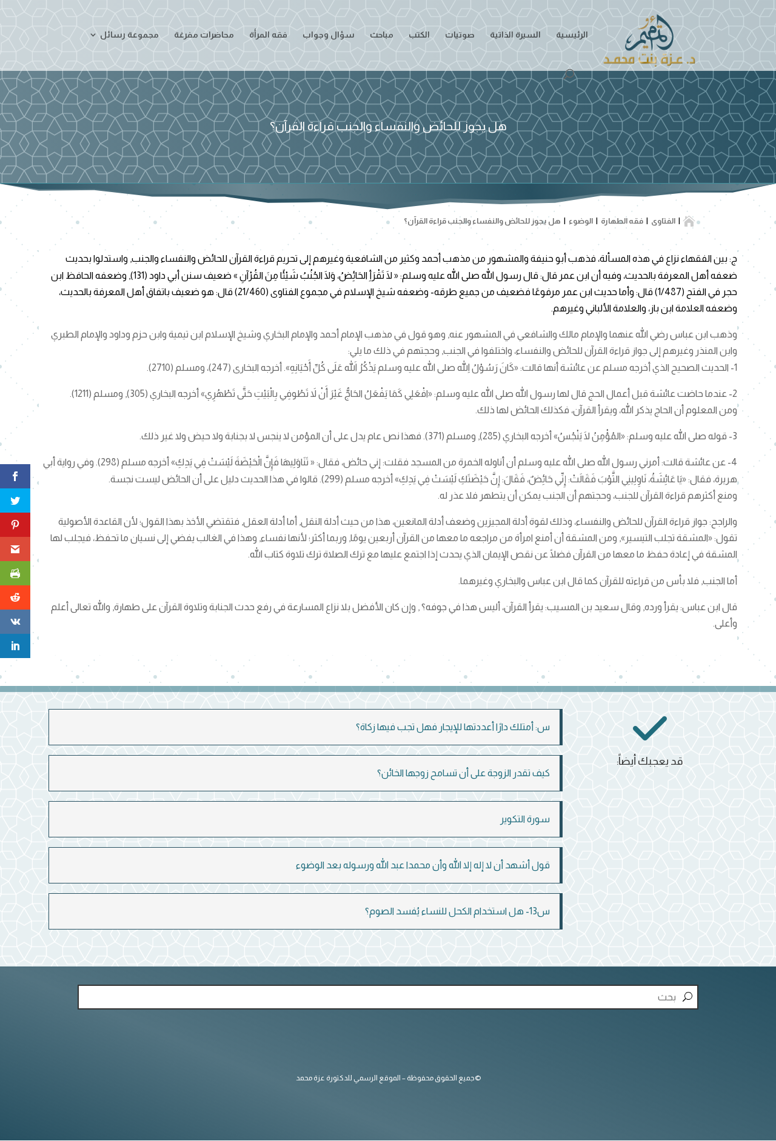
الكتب (419, 34)
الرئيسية (572, 34)
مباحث (381, 34)
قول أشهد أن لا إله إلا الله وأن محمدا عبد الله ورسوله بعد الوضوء (423, 865)
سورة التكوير (525, 819)
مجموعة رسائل (129, 34)
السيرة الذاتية (515, 34)
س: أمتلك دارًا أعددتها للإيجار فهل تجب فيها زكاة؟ (453, 727)
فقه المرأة (268, 34)
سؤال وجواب (329, 34)
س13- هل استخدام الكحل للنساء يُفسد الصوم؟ (457, 911)
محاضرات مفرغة (204, 34)
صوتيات (460, 34)
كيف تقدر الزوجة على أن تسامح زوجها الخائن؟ (463, 773)
